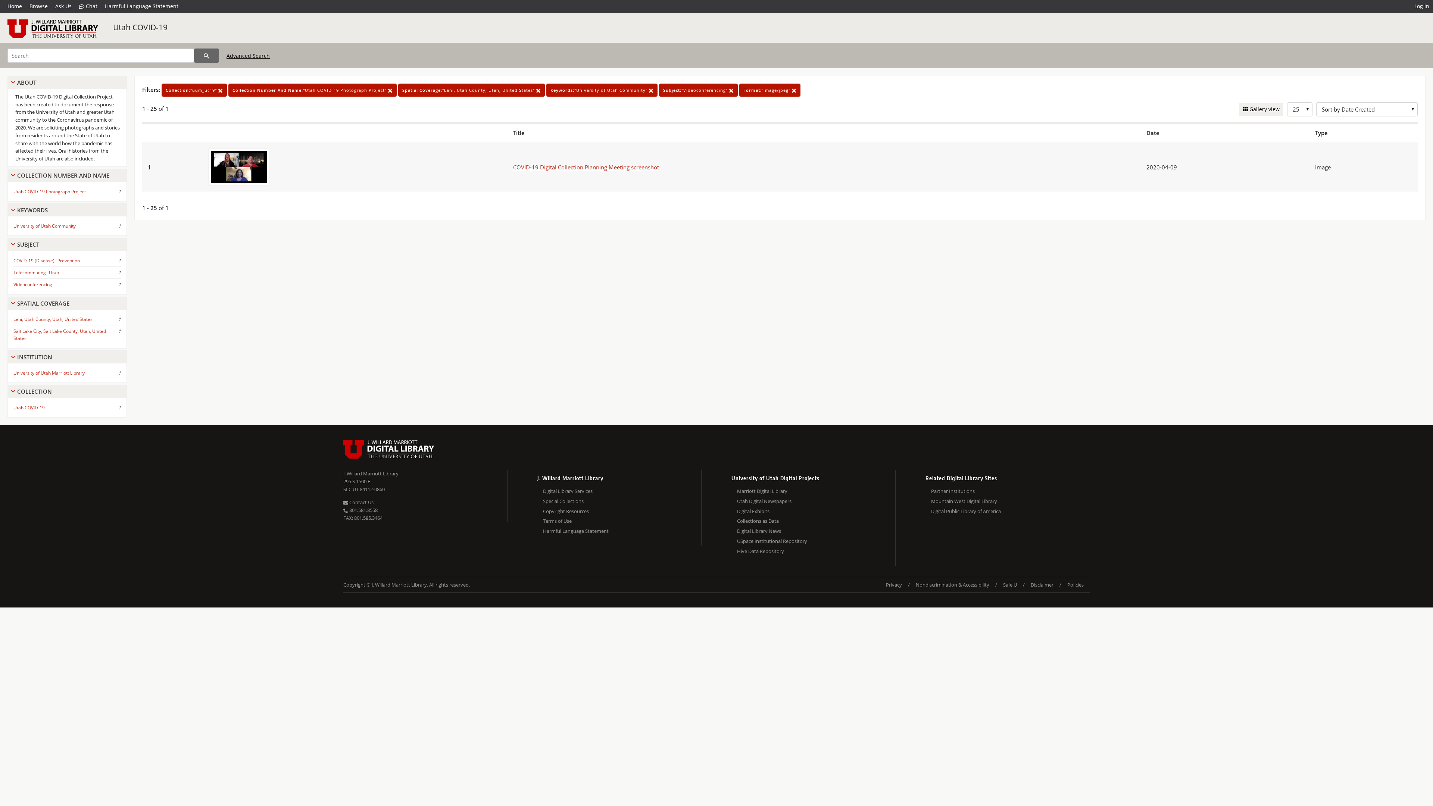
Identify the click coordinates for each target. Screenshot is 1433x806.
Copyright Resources (566, 511)
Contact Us (361, 502)
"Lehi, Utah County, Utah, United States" (469, 90)
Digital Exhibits (753, 511)
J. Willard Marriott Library (371, 473)
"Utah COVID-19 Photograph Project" (310, 90)
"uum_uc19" (192, 90)
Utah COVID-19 (140, 27)
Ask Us (63, 6)
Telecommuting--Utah (36, 272)
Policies (1075, 584)
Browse (38, 6)
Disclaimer (1042, 584)
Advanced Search (248, 55)
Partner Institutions (953, 491)
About (26, 82)
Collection (34, 391)
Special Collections (563, 501)
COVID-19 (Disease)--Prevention (46, 260)
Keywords (32, 210)
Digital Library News (759, 531)
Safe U (1010, 584)
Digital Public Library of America (966, 511)
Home (14, 6)
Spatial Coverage (43, 303)
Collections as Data (758, 521)
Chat (90, 6)
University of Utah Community (44, 226)
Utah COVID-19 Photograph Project (49, 191)
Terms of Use (557, 521)
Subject (28, 244)
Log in (1421, 6)
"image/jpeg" (767, 90)
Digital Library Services (568, 491)
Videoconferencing (32, 284)
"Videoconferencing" (696, 90)
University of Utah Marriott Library (49, 373)
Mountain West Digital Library (964, 501)
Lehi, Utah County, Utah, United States (53, 319)
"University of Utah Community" (599, 90)
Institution (34, 357)
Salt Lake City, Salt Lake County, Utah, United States (59, 334)
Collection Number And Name (63, 175)
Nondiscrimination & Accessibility (952, 584)
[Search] (206, 56)
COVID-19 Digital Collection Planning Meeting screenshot (586, 167)
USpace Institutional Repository (772, 541)
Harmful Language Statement (141, 6)
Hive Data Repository (760, 551)
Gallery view (1264, 109)
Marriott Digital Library (762, 491)
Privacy (894, 584)
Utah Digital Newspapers (764, 501)
